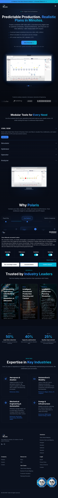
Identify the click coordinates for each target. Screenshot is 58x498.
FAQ (21, 462)
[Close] (56, 1)
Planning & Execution (25, 476)
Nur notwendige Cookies (10, 264)
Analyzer (42, 452)
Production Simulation (25, 473)
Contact (3, 464)
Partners (3, 459)
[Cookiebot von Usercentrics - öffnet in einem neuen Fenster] (50, 232)
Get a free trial (28, 42)
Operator (42, 450)
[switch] (22, 255)
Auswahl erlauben (29, 264)
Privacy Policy (43, 462)
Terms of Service (44, 464)
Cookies (42, 467)
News (21, 459)
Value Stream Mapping (45, 437)
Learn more (5, 137)
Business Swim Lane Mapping (47, 440)
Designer (42, 442)
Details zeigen (50, 260)
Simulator (42, 445)
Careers (3, 462)
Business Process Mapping (26, 471)
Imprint (41, 459)
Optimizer (42, 447)
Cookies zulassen (47, 264)
